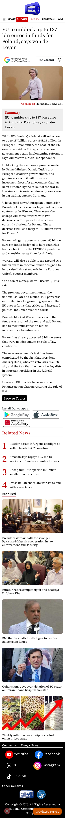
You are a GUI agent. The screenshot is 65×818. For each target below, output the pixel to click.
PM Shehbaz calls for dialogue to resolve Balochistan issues (29, 640)
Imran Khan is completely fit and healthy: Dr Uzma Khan (30, 591)
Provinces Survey (47, 811)
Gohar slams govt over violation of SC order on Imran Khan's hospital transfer (32, 688)
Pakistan (48, 19)
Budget (22, 19)
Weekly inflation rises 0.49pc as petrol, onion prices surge (28, 736)
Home (12, 19)
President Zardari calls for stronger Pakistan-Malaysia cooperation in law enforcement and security (27, 541)
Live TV (34, 19)
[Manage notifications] (7, 811)
